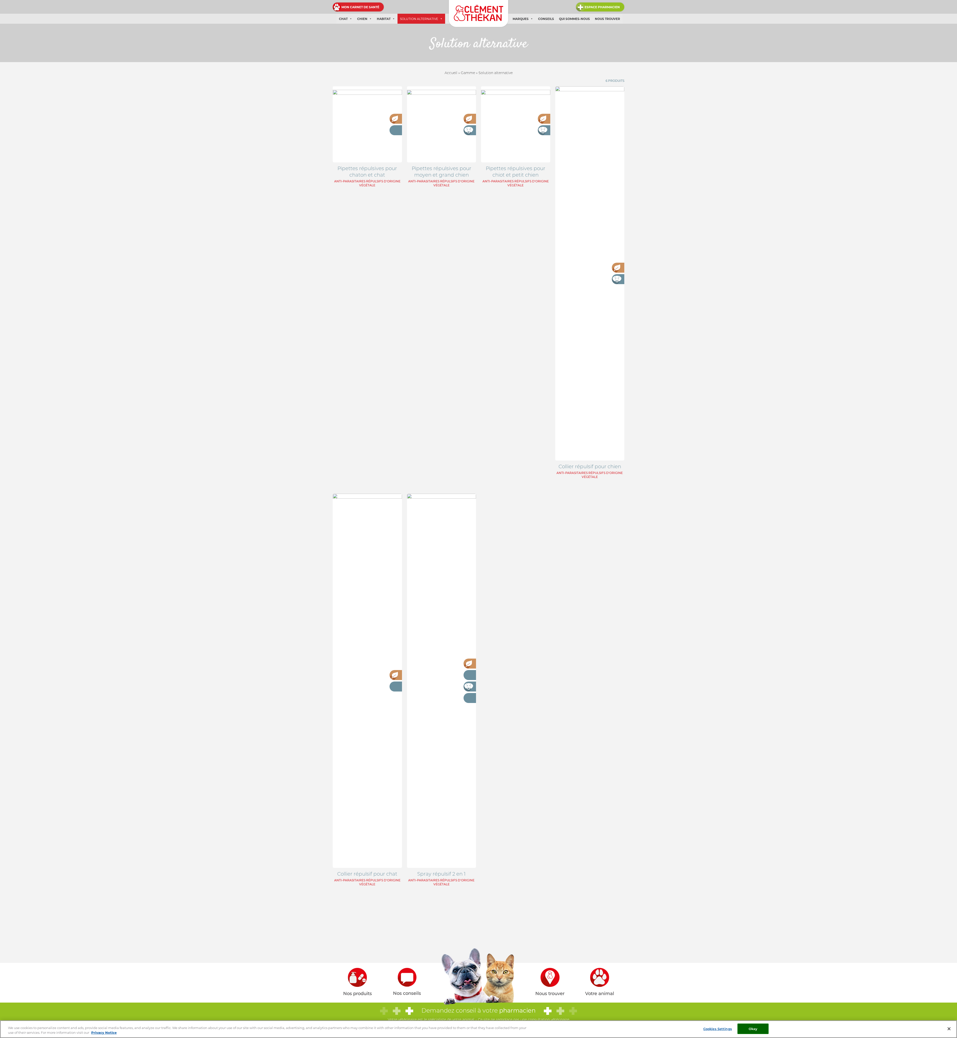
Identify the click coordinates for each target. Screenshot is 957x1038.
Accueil (451, 73)
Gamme (468, 73)
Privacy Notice (104, 1033)
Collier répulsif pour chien (589, 466)
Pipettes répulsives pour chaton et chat (367, 171)
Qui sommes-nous (574, 19)
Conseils (546, 19)
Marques (521, 19)
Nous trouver (607, 19)
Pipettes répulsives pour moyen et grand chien (441, 171)
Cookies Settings (717, 1029)
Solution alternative (419, 19)
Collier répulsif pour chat (367, 873)
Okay (753, 1029)
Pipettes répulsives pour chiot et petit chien (515, 171)
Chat (343, 19)
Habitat (384, 19)
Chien (362, 19)
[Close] (949, 1028)
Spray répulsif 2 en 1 (441, 873)
